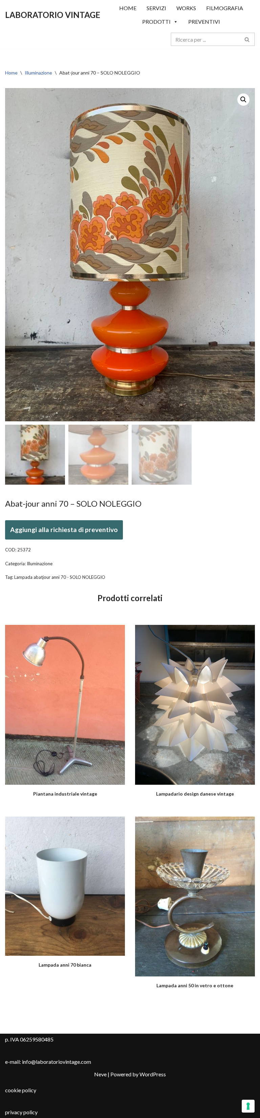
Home (11, 73)
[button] (243, 99)
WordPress (152, 1074)
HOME (127, 8)
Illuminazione (38, 73)
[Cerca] (247, 39)
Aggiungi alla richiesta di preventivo (64, 529)
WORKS (186, 8)
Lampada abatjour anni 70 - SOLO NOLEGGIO (59, 577)
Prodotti (156, 21)
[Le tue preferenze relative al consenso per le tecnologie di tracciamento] (248, 1106)
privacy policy (21, 1112)
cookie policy (20, 1090)
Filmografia (224, 8)
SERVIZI (156, 8)
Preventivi (204, 21)
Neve (100, 1074)
